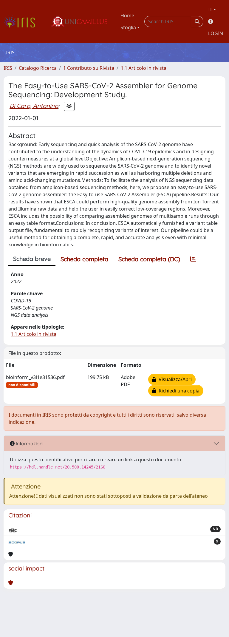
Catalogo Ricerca (38, 68)
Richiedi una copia (177, 390)
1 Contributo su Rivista (88, 68)
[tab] (193, 259)
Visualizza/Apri (174, 379)
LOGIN (215, 33)
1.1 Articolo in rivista (143, 68)
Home (127, 15)
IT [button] (210, 9)
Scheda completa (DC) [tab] (149, 259)
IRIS (8, 68)
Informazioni (29, 443)
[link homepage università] (79, 21)
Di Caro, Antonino (34, 105)
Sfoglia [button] (128, 27)
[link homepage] (22, 21)
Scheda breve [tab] (32, 258)
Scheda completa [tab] (84, 259)
